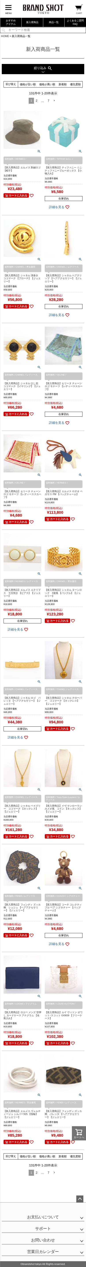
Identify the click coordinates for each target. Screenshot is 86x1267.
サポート (43, 1228)
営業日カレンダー (43, 1251)
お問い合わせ (43, 1240)
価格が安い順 (28, 84)
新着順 (63, 84)
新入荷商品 (32, 22)
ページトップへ (79, 1199)
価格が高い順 (47, 84)
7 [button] (48, 100)
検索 (3, 30)
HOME (5, 36)
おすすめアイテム (11, 22)
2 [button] (36, 100)
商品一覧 (54, 22)
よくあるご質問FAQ (75, 22)
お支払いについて (43, 1217)
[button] (54, 100)
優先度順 (75, 84)
